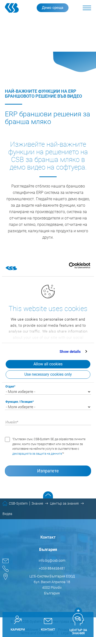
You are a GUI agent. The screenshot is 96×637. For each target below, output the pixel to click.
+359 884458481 (52, 568)
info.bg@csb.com (52, 560)
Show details (70, 351)
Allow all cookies (48, 364)
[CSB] (14, 7)
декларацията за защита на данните (37, 453)
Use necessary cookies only (48, 374)
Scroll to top (48, 494)
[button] (87, 7)
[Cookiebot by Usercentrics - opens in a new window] (68, 265)
